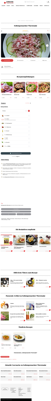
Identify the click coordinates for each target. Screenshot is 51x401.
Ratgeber (36, 5)
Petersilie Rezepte (25, 218)
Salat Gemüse (29, 376)
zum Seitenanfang (5, 389)
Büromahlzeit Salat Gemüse (31, 370)
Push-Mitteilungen (13, 390)
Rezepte (3, 5)
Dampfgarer (29, 5)
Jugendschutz (21, 395)
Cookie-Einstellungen (13, 392)
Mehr (9, 219)
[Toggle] (48, 2)
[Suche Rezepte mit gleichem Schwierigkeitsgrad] (48, 30)
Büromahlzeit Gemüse (43, 370)
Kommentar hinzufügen (5, 356)
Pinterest (28, 389)
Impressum (20, 394)
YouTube (28, 390)
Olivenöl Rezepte (5, 219)
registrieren (14, 359)
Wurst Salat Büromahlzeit (6, 370)
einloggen (9, 359)
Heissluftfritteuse (20, 5)
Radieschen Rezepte (10, 218)
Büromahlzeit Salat (17, 376)
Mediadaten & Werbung (21, 389)
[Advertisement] (25, 261)
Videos (41, 5)
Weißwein (41, 376)
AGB (19, 392)
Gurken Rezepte (18, 218)
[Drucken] (24, 214)
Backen (8, 5)
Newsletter (12, 389)
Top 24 (12, 5)
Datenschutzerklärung (22, 393)
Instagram (29, 391)
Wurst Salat (3, 376)
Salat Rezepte (4, 218)
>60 (1, 30)
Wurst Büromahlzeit (17, 370)
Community (46, 5)
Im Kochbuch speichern (16, 211)
